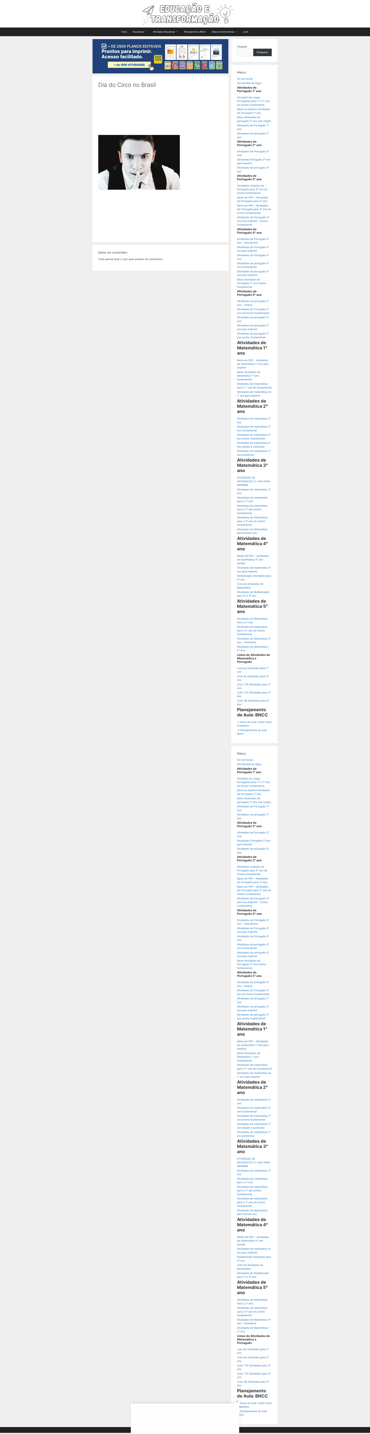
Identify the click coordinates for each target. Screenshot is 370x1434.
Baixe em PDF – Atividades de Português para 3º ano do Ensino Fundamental (254, 209)
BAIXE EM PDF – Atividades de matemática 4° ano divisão (253, 560)
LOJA (245, 31)
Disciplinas (138, 31)
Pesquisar (262, 52)
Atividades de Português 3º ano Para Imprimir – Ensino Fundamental (253, 221)
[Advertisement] (160, 113)
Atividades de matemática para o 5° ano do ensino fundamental (252, 630)
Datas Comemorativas (223, 31)
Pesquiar (242, 46)
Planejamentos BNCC (195, 31)
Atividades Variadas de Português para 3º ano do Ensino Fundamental (252, 189)
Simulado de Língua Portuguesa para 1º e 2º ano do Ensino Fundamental (253, 101)
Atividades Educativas (164, 31)
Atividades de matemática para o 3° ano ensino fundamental (252, 509)
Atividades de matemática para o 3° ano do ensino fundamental (252, 521)
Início (124, 31)
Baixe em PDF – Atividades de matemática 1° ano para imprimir (253, 364)
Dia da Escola (245, 78)
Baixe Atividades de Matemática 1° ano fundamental (248, 376)
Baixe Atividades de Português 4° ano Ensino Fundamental (251, 283)
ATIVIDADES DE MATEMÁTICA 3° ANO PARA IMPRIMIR (253, 481)
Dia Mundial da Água (249, 83)
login (125, 259)
